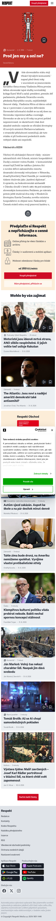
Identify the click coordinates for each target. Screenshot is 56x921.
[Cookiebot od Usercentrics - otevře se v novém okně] (35, 430)
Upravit (26, 489)
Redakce (5, 816)
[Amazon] (10, 878)
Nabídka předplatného (11, 830)
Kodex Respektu (8, 826)
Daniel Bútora (8, 63)
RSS (3, 840)
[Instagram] (19, 893)
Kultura (6, 765)
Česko (6, 606)
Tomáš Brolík (8, 727)
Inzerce (4, 835)
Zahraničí (7, 390)
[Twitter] (11, 893)
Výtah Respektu (21, 335)
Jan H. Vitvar (8, 785)
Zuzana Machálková (11, 351)
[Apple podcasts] (33, 865)
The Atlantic (21, 406)
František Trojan (10, 622)
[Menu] (52, 3)
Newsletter (11, 501)
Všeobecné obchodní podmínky (15, 845)
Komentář (10, 50)
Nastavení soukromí (10, 854)
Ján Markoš (8, 677)
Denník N (17, 677)
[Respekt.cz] (7, 3)
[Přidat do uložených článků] (50, 327)
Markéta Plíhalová (11, 513)
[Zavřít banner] (52, 430)
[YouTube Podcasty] (33, 872)
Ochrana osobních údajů (12, 850)
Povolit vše (28, 481)
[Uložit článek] (44, 40)
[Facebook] (4, 893)
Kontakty (5, 821)
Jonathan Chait (10, 406)
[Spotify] (33, 878)
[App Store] (10, 865)
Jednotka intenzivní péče (25, 501)
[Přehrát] (44, 327)
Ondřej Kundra (9, 568)
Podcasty (10, 335)
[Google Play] (10, 872)
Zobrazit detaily (41, 474)
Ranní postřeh (12, 715)
